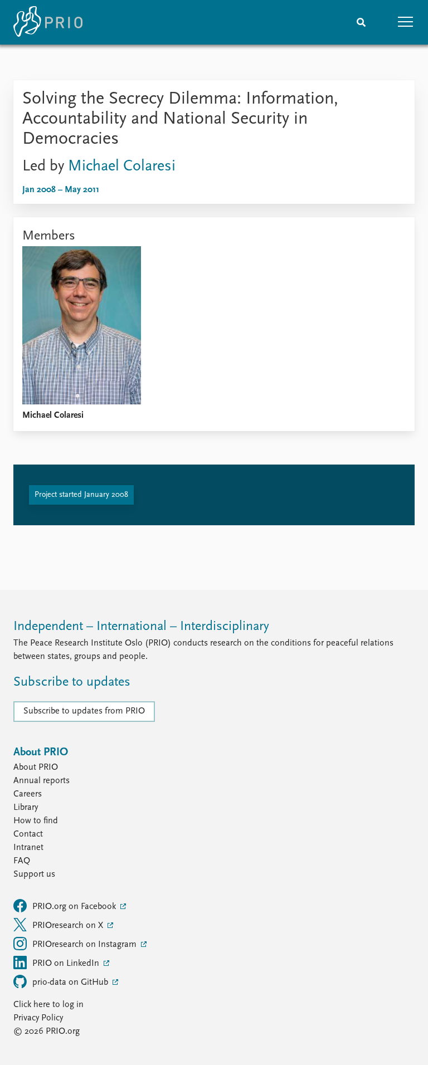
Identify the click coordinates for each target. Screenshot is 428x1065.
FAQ (21, 861)
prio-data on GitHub (71, 982)
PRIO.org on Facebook (75, 906)
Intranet (28, 847)
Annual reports (41, 780)
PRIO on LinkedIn (66, 963)
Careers (27, 794)
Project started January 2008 (81, 495)
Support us (34, 874)
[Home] (47, 22)
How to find (35, 821)
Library (25, 807)
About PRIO (35, 767)
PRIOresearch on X (68, 925)
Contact (28, 834)
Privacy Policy (38, 1018)
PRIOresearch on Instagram (85, 944)
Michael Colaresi (122, 166)
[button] (405, 22)
